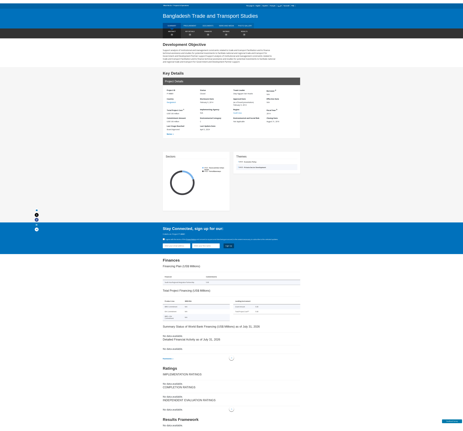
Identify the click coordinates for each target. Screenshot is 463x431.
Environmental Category (210, 118)
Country (170, 99)
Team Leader (239, 90)
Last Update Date (207, 126)
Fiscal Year (272, 109)
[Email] (36, 210)
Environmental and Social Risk (246, 118)
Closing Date (272, 118)
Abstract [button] (172, 31)
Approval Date (239, 99)
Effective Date (273, 99)
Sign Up (228, 246)
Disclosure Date (207, 99)
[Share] (36, 220)
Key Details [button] (189, 31)
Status (203, 90)
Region (236, 109)
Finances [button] (208, 31)
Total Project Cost (175, 109)
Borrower (271, 90)
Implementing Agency (209, 109)
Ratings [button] (226, 31)
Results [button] (244, 31)
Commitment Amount (176, 118)
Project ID (171, 90)
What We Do (167, 5)
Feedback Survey (452, 421)
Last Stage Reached (175, 126)
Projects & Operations (181, 5)
